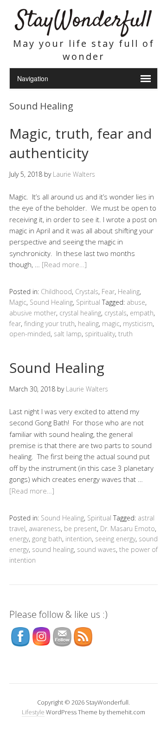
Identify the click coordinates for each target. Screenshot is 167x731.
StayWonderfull (84, 20)
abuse (136, 302)
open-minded (30, 333)
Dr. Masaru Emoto (127, 528)
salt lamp (68, 333)
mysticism (138, 323)
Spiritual (88, 302)
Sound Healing (51, 302)
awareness (45, 528)
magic (111, 323)
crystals (115, 312)
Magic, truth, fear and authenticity (80, 143)
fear (15, 323)
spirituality (100, 333)
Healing (129, 291)
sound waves (96, 549)
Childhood (56, 291)
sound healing (53, 549)
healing (88, 323)
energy (19, 538)
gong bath (47, 538)
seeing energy (115, 538)
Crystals (86, 291)
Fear (108, 291)
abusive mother (32, 312)
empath (142, 312)
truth (125, 333)
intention (78, 538)
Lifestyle (33, 712)
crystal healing (80, 312)
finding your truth (49, 323)
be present (80, 528)
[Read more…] (64, 264)
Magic (17, 302)
